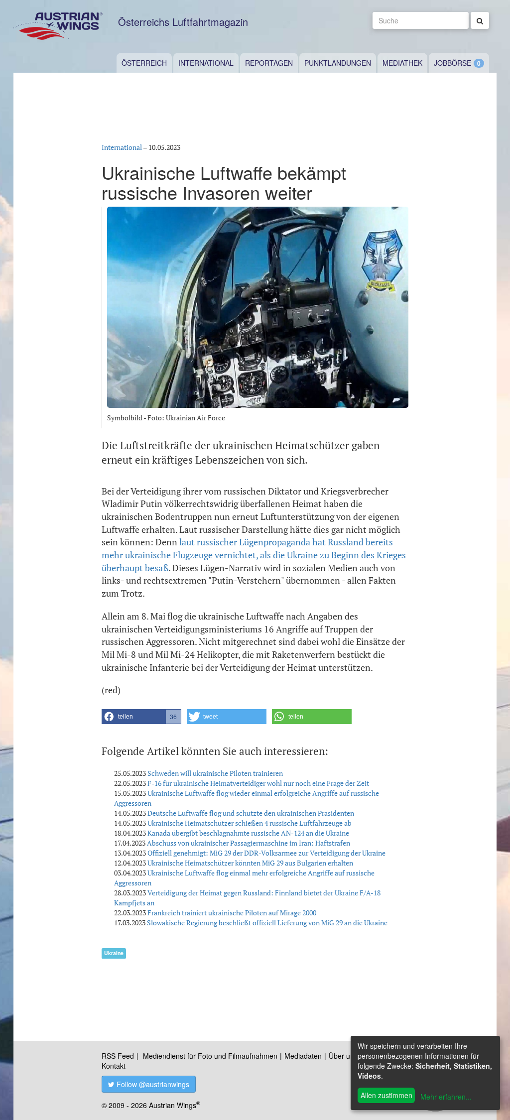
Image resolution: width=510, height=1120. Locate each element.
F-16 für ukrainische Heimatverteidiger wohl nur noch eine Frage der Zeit (258, 783)
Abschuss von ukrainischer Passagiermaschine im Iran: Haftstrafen (248, 843)
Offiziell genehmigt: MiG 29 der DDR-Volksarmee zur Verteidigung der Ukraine (266, 853)
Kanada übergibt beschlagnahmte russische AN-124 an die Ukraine (248, 833)
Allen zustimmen (386, 1095)
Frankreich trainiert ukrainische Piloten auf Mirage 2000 (231, 912)
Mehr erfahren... (446, 1097)
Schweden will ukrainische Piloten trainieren (215, 773)
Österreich (144, 63)
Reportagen (269, 63)
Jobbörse (452, 63)
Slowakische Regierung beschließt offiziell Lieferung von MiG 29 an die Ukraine (267, 922)
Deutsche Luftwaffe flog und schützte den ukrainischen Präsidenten (250, 813)
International (206, 63)
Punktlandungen (337, 63)
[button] (141, 716)
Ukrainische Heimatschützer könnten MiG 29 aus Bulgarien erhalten (250, 863)
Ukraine (114, 953)
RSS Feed (118, 1056)
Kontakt (114, 1066)
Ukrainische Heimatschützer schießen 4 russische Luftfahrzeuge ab (249, 823)
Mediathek (402, 63)
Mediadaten (303, 1056)
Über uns (343, 1056)
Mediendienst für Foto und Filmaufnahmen (210, 1056)
